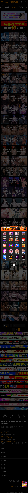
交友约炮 (4, 236)
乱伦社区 (4, 259)
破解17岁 (23, 253)
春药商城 (17, 236)
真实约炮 (11, 236)
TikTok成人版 (17, 259)
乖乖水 (23, 236)
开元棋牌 (17, 242)
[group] (24, 484)
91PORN (11, 259)
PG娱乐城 (5, 242)
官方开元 (23, 242)
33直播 (5, 253)
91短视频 (23, 259)
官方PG (10, 242)
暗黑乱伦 (17, 253)
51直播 (11, 253)
